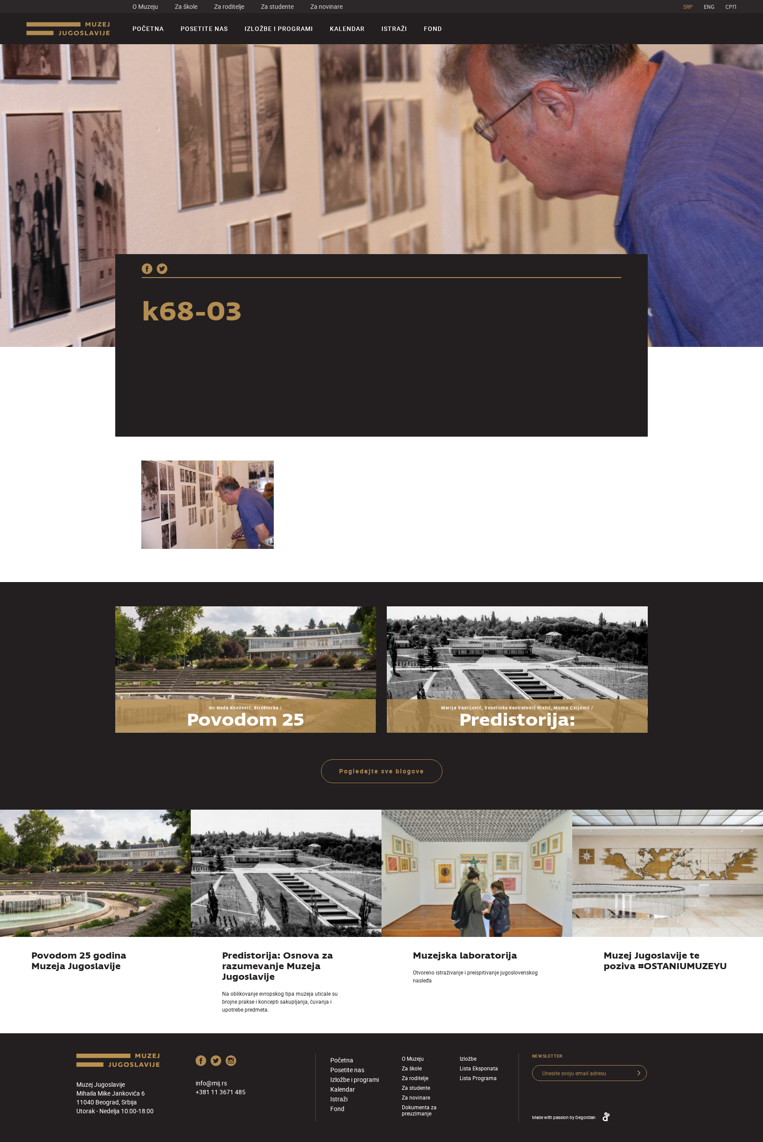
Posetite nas (204, 28)
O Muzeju (145, 6)
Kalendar (347, 28)
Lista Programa (478, 1077)
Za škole (186, 6)
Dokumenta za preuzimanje (419, 1110)
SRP (688, 6)
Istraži (394, 28)
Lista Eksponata (479, 1068)
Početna (148, 28)
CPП (731, 6)
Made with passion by (564, 1117)
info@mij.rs (211, 1083)
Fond (433, 28)
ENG (709, 6)
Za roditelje (229, 6)
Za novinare (326, 6)
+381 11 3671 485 (221, 1092)
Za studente (277, 6)
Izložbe (468, 1058)
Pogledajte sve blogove (381, 771)
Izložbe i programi (279, 28)
